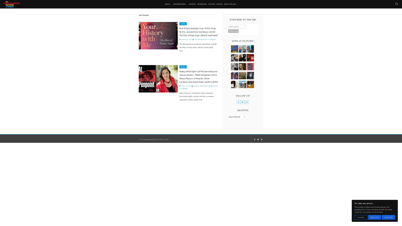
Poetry (219, 4)
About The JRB (230, 4)
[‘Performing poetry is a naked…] (234, 66)
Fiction (211, 4)
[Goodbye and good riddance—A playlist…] (250, 84)
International (179, 4)
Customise (361, 217)
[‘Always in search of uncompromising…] (234, 57)
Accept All (388, 217)
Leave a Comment (209, 39)
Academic (183, 24)
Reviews (192, 4)
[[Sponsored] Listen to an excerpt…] (250, 49)
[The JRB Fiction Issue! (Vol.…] (234, 49)
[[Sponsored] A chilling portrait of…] (250, 57)
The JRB (197, 39)
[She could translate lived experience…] (234, 75)
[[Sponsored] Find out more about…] (250, 66)
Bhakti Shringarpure (201, 86)
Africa (167, 4)
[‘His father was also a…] (234, 84)
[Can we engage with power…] (242, 57)
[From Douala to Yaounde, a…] (242, 75)
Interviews (202, 4)
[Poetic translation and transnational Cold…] (250, 75)
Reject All (374, 217)
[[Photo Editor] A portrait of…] (242, 84)
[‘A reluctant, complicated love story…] (242, 49)
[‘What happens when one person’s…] (242, 66)
